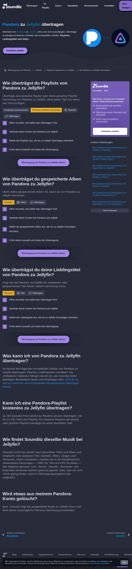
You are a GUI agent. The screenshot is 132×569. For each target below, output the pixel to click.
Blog (14, 555)
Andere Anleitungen (110, 210)
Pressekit (95, 555)
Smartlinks (73, 6)
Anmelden (109, 6)
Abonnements (91, 6)
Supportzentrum (46, 555)
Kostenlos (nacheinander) (16, 110)
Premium (8, 202)
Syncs (58, 6)
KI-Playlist (45, 6)
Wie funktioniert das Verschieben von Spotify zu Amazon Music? (109, 194)
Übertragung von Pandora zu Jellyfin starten (43, 162)
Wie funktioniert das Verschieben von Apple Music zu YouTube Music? (109, 203)
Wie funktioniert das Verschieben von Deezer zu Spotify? (109, 185)
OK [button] (124, 562)
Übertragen (32, 6)
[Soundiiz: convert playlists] (5, 554)
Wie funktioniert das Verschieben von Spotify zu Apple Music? (109, 158)
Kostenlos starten (15, 51)
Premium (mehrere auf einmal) (46, 110)
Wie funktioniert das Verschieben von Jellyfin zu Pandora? (109, 149)
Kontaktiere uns (112, 555)
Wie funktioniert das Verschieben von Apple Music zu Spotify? (109, 167)
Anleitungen (27, 555)
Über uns (81, 555)
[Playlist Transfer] (12, 5)
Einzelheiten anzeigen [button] (99, 563)
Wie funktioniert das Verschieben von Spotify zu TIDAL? (109, 176)
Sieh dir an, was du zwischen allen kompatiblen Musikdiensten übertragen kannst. (41, 383)
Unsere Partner (65, 555)
